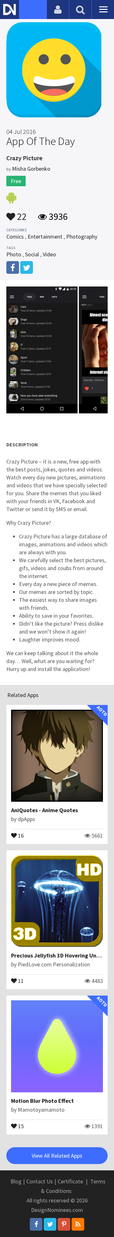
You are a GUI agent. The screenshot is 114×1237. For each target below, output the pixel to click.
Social (32, 254)
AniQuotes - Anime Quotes (44, 810)
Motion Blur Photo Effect (42, 1100)
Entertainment (45, 236)
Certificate (70, 1181)
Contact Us (39, 1181)
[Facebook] (36, 1224)
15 (20, 1125)
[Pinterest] (64, 1224)
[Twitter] (50, 1224)
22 (21, 213)
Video (49, 254)
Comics (15, 236)
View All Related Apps (57, 1155)
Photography (81, 236)
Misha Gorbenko (31, 168)
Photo (13, 254)
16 (20, 835)
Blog (16, 1181)
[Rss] (78, 1224)
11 (20, 980)
